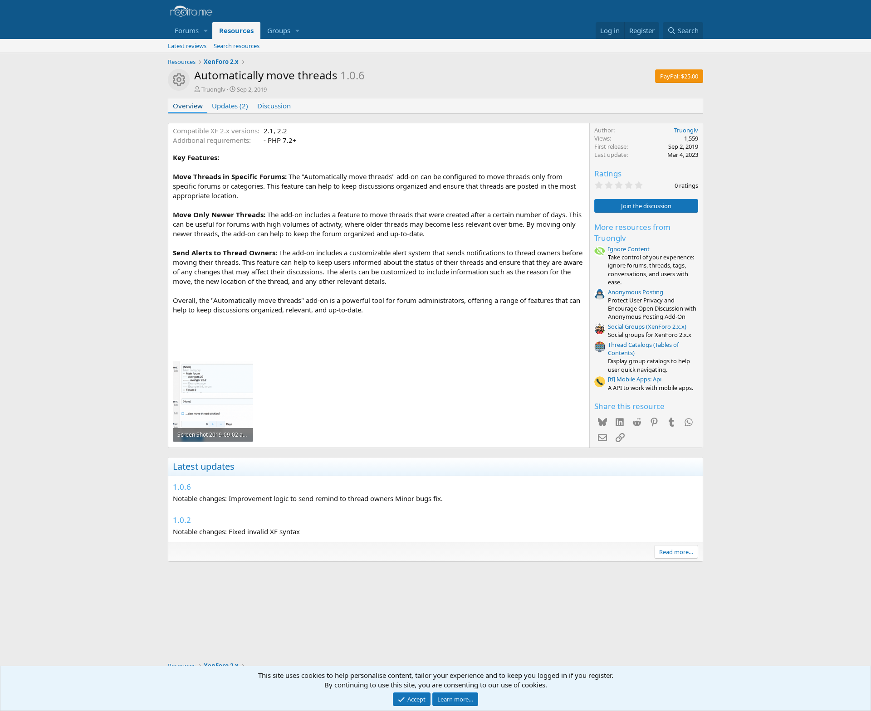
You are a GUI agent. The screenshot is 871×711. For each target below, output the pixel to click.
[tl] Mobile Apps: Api (634, 379)
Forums (187, 30)
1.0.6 (182, 487)
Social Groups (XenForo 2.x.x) (647, 326)
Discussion (274, 105)
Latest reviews (187, 46)
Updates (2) (230, 105)
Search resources (236, 46)
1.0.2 (182, 520)
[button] (206, 30)
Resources (236, 30)
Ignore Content (629, 249)
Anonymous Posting (635, 292)
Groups (278, 30)
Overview (188, 105)
